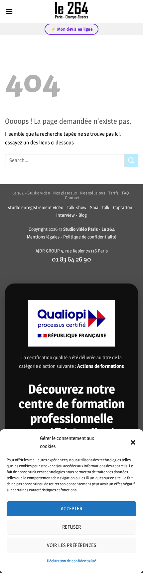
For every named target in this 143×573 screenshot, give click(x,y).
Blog (82, 215)
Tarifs (113, 192)
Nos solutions (92, 192)
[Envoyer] (131, 160)
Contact (72, 197)
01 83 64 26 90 (71, 259)
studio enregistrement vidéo (35, 207)
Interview (65, 215)
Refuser (71, 527)
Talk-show (76, 207)
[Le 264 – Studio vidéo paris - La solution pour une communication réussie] (72, 11)
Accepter (71, 508)
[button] (133, 442)
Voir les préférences (71, 545)
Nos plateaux (65, 192)
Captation (122, 207)
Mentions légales (43, 237)
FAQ (125, 192)
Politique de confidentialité (89, 237)
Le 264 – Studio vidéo (31, 192)
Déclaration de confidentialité (71, 560)
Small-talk (99, 207)
